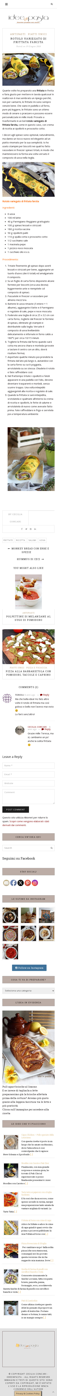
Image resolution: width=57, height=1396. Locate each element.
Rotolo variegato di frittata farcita (28, 40)
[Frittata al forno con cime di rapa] (12, 1227)
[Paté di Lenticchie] (12, 1307)
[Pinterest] (31, 529)
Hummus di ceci (29, 559)
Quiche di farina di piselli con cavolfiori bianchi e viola (34, 1270)
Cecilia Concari (37, 727)
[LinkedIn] (35, 529)
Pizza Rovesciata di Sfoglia (33, 1243)
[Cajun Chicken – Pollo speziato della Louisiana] (12, 1142)
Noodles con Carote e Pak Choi (35, 1163)
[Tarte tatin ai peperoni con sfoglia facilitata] (12, 1199)
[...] (31, 1154)
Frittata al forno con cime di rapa (36, 1220)
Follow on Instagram (30, 967)
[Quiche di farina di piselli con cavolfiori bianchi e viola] (12, 1276)
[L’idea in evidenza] (28, 1047)
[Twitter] (26, 529)
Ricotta (20, 540)
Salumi (32, 540)
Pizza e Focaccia (36, 668)
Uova (42, 540)
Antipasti (18, 34)
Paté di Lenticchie (29, 1300)
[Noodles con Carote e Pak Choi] (12, 1170)
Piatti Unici (37, 34)
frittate (8, 540)
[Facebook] (22, 529)
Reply (45, 694)
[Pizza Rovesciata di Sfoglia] (12, 1250)
